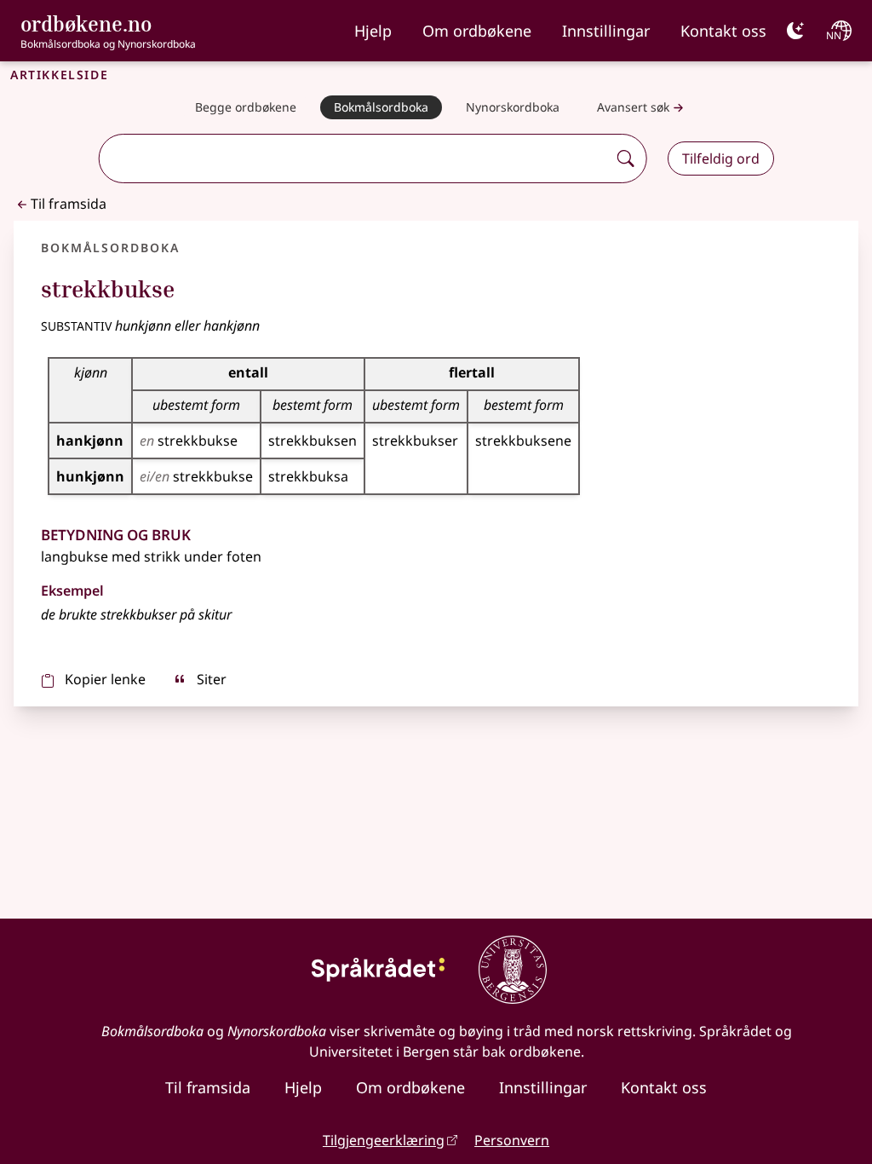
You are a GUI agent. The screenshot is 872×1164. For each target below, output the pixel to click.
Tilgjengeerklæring (384, 1140)
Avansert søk (633, 107)
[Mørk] (795, 30)
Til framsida (68, 203)
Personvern (511, 1140)
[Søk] (626, 158)
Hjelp (373, 30)
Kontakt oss (723, 30)
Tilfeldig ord (721, 158)
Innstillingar (606, 30)
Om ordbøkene (476, 30)
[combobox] (355, 158)
